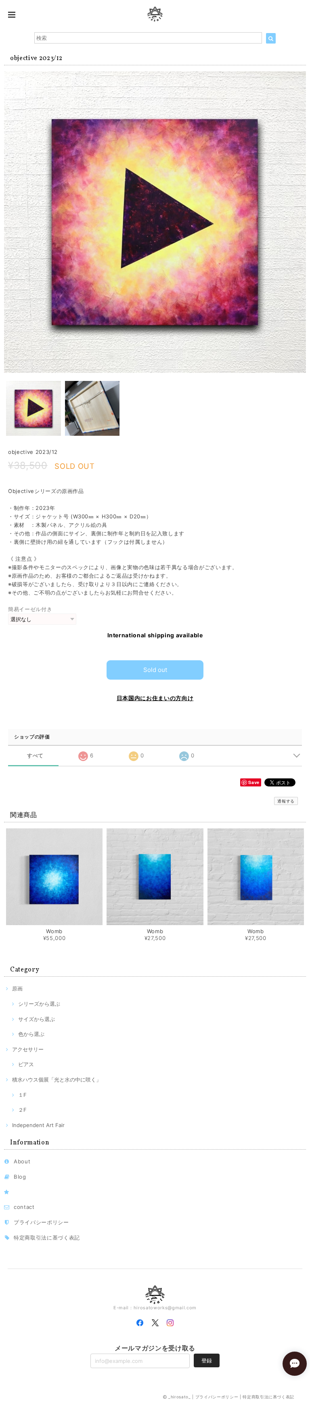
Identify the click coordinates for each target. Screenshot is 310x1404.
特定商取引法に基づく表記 (47, 1237)
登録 (206, 1360)
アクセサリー (28, 1049)
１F (22, 1095)
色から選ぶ (31, 1034)
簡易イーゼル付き (30, 609)
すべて (35, 755)
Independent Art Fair (38, 1125)
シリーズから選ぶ (39, 1003)
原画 (17, 988)
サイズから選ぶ (36, 1019)
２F (22, 1110)
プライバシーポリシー (41, 1222)
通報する (286, 801)
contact (24, 1207)
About (22, 1161)
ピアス (26, 1064)
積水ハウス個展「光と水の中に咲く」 (56, 1079)
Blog (20, 1176)
